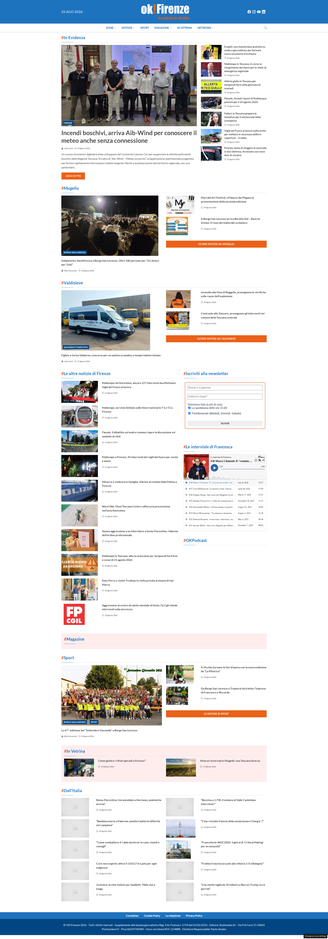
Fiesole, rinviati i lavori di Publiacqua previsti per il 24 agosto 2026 (245, 100)
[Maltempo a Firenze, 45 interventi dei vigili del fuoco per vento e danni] (79, 466)
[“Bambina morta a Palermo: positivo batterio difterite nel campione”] (76, 828)
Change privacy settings (315, 936)
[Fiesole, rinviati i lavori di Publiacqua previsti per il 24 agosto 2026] (211, 103)
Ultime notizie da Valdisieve (216, 338)
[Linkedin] (263, 11)
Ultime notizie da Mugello (216, 244)
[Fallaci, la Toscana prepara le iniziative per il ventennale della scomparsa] (211, 119)
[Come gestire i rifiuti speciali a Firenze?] (79, 768)
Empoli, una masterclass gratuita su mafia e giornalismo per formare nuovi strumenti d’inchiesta (244, 50)
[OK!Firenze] (165, 11)
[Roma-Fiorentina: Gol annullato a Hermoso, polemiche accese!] (76, 807)
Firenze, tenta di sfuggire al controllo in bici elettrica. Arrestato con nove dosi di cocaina (245, 151)
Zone (109, 27)
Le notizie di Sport (216, 713)
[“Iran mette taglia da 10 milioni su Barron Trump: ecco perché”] (181, 892)
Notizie (127, 27)
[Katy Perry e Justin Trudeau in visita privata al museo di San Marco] (79, 589)
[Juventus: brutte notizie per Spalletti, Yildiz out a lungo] (76, 892)
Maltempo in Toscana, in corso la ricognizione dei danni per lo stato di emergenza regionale (245, 67)
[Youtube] (259, 11)
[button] (265, 28)
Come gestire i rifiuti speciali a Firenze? (121, 760)
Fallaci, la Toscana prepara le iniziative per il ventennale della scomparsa (242, 117)
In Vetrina (184, 27)
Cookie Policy (152, 915)
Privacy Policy (194, 915)
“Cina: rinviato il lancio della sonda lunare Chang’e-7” (232, 821)
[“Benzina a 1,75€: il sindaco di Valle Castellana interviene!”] (181, 807)
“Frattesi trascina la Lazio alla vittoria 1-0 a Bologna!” (232, 863)
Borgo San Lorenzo (75, 252)
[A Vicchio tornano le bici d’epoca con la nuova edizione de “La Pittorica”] (181, 674)
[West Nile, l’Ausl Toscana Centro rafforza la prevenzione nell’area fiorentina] (79, 515)
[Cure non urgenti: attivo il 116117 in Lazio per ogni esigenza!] (76, 870)
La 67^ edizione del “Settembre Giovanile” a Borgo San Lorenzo (99, 730)
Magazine (161, 27)
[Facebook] (249, 11)
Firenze (68, 123)
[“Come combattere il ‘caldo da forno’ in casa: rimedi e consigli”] (76, 849)
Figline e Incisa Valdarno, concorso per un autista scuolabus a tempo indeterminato (111, 355)
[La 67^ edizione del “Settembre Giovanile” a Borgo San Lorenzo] (111, 695)
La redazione (173, 915)
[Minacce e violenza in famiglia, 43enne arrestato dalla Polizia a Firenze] (79, 491)
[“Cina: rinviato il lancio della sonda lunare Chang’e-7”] (181, 828)
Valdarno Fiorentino (76, 347)
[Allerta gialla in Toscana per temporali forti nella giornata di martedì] (211, 86)
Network (204, 27)
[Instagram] (254, 11)
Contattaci (132, 915)
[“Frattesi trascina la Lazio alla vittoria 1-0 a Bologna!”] (181, 870)
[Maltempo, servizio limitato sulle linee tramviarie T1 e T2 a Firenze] (79, 417)
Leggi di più (73, 175)
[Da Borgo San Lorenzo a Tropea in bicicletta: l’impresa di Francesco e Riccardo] (181, 695)
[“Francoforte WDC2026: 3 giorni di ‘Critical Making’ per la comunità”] (181, 849)
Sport (144, 27)
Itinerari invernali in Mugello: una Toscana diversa (230, 760)
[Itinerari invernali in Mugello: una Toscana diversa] (181, 768)
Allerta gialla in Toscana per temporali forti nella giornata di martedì (242, 85)
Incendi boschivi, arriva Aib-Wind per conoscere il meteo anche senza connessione (129, 136)
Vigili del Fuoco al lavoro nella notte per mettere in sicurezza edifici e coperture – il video (245, 134)
